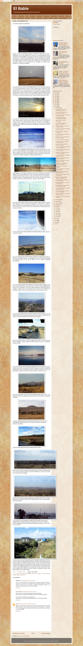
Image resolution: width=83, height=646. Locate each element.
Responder (18, 587)
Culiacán (29, 573)
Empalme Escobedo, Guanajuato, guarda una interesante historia (63, 43)
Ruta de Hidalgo (62, 18)
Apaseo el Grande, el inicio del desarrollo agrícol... (61, 145)
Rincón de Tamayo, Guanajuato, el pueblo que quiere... (62, 137)
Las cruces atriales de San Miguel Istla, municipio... (62, 169)
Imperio (33, 18)
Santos (67, 16)
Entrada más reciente (19, 633)
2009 (56, 222)
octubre (57, 201)
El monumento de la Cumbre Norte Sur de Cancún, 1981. (62, 186)
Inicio (33, 633)
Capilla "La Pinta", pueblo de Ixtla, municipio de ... (62, 175)
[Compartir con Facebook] (35, 571)
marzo (57, 213)
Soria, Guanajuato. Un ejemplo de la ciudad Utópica (63, 52)
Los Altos (43, 573)
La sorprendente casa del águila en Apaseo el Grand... (62, 156)
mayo (57, 209)
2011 (56, 218)
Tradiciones (21, 16)
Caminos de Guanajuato (22, 573)
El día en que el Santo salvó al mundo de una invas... (61, 113)
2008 (56, 223)
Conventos (61, 16)
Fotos (27, 16)
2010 (56, 220)
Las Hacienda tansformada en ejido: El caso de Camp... (62, 147)
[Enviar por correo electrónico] (31, 571)
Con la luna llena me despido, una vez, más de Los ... (62, 180)
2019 (56, 94)
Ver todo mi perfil (56, 24)
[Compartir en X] (34, 571)
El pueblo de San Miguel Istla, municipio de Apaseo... (61, 164)
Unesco (14, 18)
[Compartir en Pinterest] (36, 571)
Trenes (50, 18)
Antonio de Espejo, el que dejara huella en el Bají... (62, 126)
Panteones (39, 18)
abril (57, 211)
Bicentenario (21, 18)
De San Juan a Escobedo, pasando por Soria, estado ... (62, 129)
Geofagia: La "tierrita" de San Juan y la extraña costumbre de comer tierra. (64, 72)
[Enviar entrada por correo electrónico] (28, 571)
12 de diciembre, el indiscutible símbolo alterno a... (61, 172)
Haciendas (32, 16)
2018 (56, 96)
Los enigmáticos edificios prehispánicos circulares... (61, 118)
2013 (56, 104)
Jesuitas (27, 18)
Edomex (33, 573)
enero (57, 216)
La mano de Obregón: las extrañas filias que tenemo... (62, 189)
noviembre (58, 199)
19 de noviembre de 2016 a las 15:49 (28, 603)
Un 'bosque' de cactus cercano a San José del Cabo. (62, 191)
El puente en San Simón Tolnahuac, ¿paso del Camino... (62, 115)
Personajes (46, 16)
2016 (56, 99)
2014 (56, 103)
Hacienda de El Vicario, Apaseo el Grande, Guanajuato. (62, 153)
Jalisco (39, 573)
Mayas (55, 18)
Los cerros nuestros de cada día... (62, 139)
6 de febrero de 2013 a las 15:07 (29, 591)
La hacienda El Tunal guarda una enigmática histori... (62, 158)
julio (57, 206)
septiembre (58, 202)
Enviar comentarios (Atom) (23, 636)
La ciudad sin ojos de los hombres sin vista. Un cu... (62, 135)
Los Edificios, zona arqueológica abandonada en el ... (62, 142)
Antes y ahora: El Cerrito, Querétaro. (60, 121)
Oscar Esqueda (19, 591)
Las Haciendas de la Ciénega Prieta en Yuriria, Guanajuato (63, 62)
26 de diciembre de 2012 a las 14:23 (27, 580)
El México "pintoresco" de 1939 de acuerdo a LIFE (62, 194)
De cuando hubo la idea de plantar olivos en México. (62, 150)
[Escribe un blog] (33, 571)
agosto (57, 204)
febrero (57, 214)
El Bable (21, 8)
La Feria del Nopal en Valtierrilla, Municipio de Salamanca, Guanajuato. (63, 81)
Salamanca (39, 16)
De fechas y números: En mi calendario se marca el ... (61, 110)
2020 (56, 92)
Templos (14, 16)
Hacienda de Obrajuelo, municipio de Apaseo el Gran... (62, 161)
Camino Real (54, 16)
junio (57, 208)
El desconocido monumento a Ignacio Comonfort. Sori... (61, 178)
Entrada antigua (45, 633)
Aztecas (45, 18)
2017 (56, 97)
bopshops (44, 641)
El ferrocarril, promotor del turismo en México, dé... (62, 183)
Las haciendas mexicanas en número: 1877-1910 (61, 124)
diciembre (58, 107)
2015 (56, 101)
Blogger (56, 641)
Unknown (18, 603)
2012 (56, 106)
